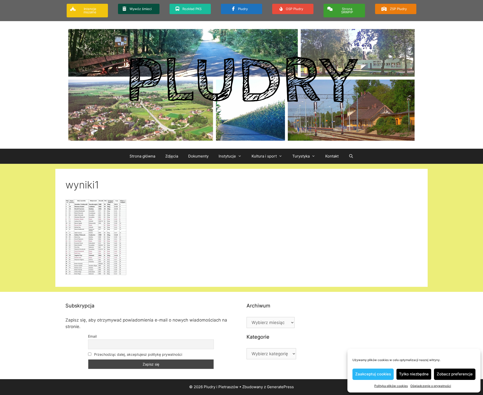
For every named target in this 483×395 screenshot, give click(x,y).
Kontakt (332, 156)
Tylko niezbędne (414, 374)
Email (92, 336)
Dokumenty (198, 156)
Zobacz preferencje (455, 374)
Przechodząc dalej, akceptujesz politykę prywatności (137, 354)
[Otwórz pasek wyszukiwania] (351, 156)
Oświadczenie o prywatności (430, 386)
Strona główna (142, 156)
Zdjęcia (171, 156)
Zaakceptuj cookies (373, 374)
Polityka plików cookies (391, 386)
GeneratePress (280, 386)
